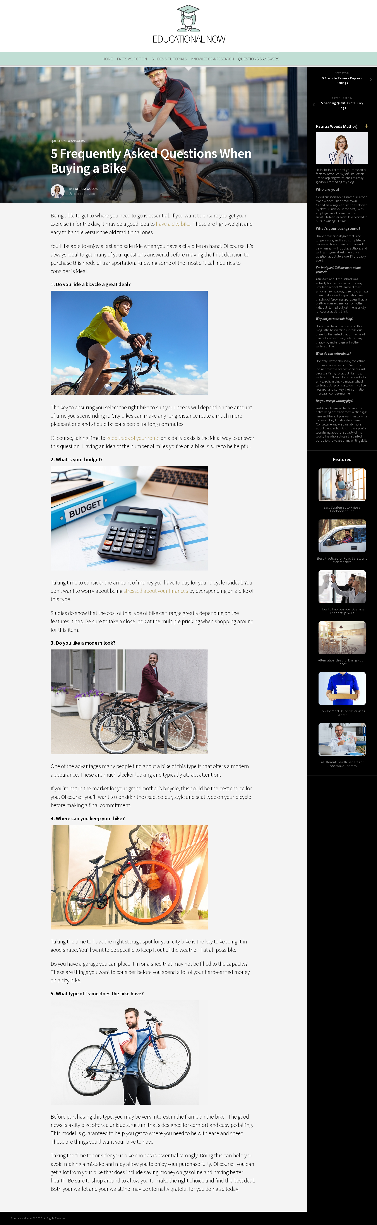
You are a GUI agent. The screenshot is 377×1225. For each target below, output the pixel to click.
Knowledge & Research (212, 59)
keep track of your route (132, 437)
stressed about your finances (155, 590)
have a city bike (173, 223)
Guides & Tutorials (169, 59)
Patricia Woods (85, 189)
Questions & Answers (258, 59)
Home (107, 59)
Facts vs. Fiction (132, 59)
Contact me (324, 424)
